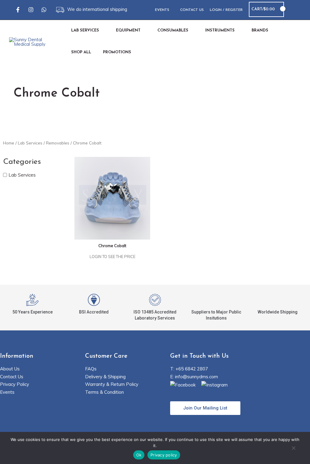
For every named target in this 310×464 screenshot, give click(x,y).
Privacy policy (163, 454)
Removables (57, 142)
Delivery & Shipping (105, 376)
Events (7, 392)
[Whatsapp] (44, 9)
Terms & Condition (104, 392)
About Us (10, 369)
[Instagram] (31, 9)
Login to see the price (112, 256)
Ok (139, 454)
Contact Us (11, 376)
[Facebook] (18, 9)
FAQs (91, 369)
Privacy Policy (14, 384)
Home (8, 142)
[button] (292, 9)
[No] (293, 448)
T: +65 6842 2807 (189, 369)
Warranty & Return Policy (111, 384)
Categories (22, 162)
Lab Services (30, 142)
